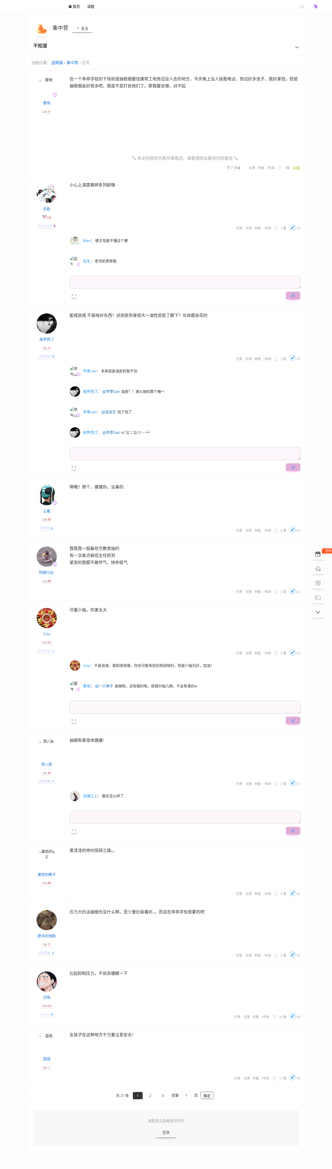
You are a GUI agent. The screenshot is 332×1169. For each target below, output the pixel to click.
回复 (296, 168)
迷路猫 (36, 6)
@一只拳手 (104, 686)
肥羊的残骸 (47, 936)
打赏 (239, 228)
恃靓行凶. (46, 572)
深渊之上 (90, 796)
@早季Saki (111, 391)
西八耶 (46, 764)
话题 (90, 6)
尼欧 (46, 209)
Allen (87, 240)
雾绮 (46, 103)
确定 (207, 1095)
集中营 (61, 28)
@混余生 (108, 412)
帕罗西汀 (46, 339)
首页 (76, 6)
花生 (86, 261)
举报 (261, 167)
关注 (84, 28)
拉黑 (252, 167)
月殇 (46, 997)
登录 (166, 1132)
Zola (46, 633)
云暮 (46, 511)
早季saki (89, 371)
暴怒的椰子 (47, 874)
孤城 (46, 1058)
